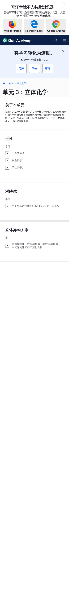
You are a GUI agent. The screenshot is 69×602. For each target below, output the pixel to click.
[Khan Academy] (15, 40)
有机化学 (21, 83)
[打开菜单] (64, 40)
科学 (11, 83)
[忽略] (63, 2)
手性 (9, 139)
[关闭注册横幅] (63, 51)
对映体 (11, 192)
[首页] (4, 83)
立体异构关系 (16, 230)
